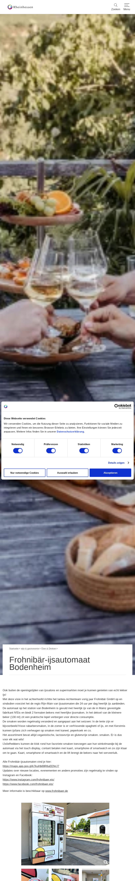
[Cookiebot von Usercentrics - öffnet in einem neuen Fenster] (116, 406)
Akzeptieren (110, 472)
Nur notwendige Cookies (24, 472)
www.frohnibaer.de (56, 791)
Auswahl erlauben (67, 472)
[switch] (51, 450)
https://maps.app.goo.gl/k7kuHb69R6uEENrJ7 (31, 766)
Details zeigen (116, 462)
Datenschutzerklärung (70, 431)
